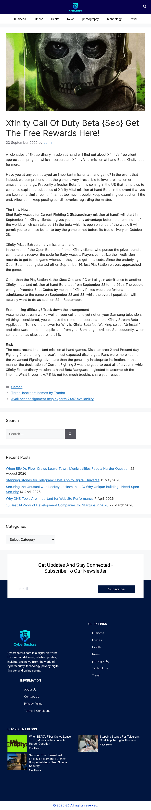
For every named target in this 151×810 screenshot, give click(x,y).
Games (16, 387)
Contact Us (31, 696)
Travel (133, 19)
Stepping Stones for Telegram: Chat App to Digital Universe (52, 480)
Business (20, 19)
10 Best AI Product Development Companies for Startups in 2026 (57, 505)
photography (90, 19)
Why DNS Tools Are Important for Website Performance (50, 499)
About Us (30, 689)
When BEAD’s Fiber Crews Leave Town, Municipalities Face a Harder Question (67, 469)
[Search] (70, 434)
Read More (35, 748)
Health (55, 19)
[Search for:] (35, 434)
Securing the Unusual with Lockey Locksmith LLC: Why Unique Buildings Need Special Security (48, 761)
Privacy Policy (33, 703)
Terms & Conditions (37, 711)
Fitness (38, 19)
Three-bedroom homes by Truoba (38, 393)
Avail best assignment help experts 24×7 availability (52, 399)
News (71, 19)
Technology (114, 19)
